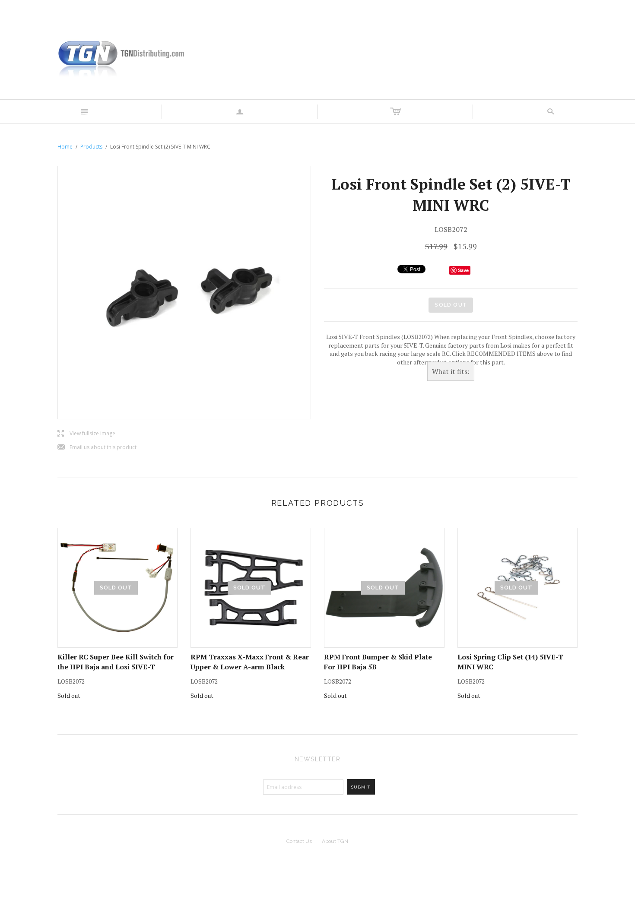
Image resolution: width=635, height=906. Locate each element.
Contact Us (299, 841)
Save (463, 270)
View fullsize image (86, 433)
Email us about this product (97, 447)
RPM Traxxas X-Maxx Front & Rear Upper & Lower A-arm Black (249, 661)
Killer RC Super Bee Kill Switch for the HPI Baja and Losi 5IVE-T (115, 661)
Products (91, 146)
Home (65, 146)
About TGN (335, 841)
